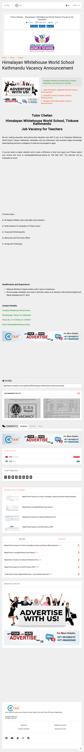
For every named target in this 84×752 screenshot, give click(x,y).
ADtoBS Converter (60, 725)
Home (4, 58)
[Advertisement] (42, 188)
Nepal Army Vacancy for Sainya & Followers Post (39, 517)
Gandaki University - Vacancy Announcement (57, 412)
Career (20, 58)
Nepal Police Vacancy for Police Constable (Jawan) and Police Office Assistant (49, 496)
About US (24, 725)
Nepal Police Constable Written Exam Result (37, 507)
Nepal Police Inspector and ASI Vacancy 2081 (37, 527)
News (12, 58)
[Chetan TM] (18, 6)
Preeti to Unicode (23, 729)
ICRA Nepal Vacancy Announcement (20, 413)
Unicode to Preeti (60, 729)
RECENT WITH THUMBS (14, 490)
